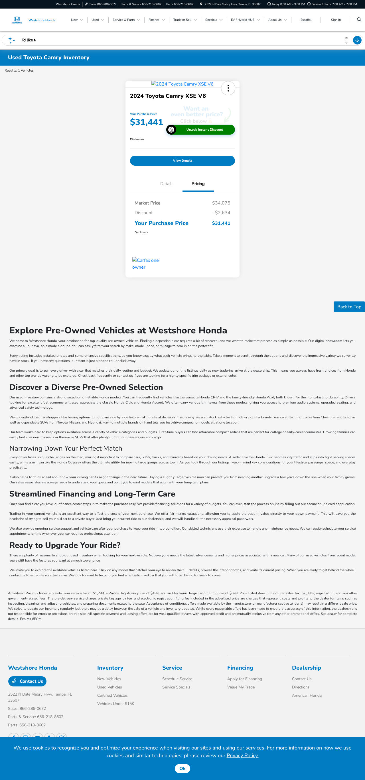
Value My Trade (241, 687)
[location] (201, 4)
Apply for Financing (244, 679)
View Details (182, 161)
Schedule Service (177, 679)
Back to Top (349, 307)
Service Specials (176, 687)
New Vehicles (109, 679)
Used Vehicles (109, 687)
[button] (228, 88)
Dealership (306, 668)
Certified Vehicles (112, 695)
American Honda (307, 695)
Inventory (110, 668)
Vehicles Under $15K (115, 703)
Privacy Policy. (243, 755)
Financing (240, 668)
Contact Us (31, 681)
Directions (301, 687)
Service (172, 668)
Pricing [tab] (198, 184)
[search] (359, 20)
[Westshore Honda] (34, 20)
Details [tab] (166, 184)
